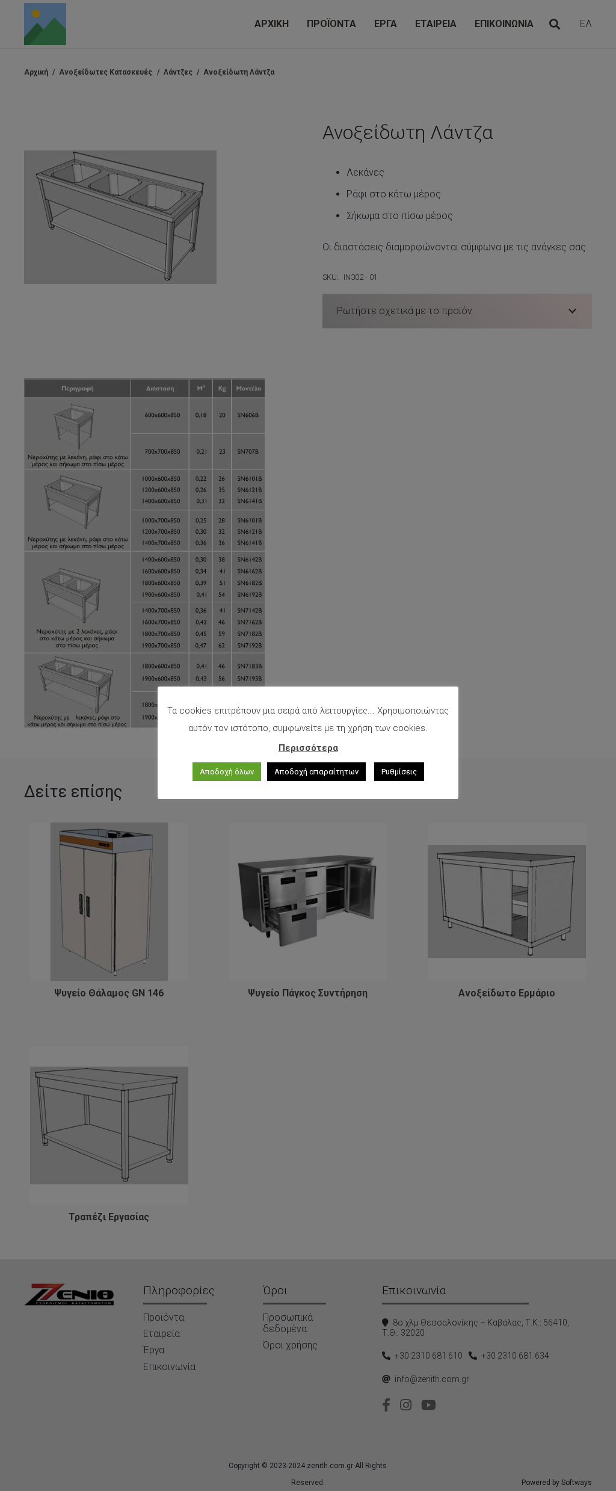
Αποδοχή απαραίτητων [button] (316, 771)
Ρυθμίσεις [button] (399, 771)
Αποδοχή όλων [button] (227, 771)
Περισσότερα (308, 747)
